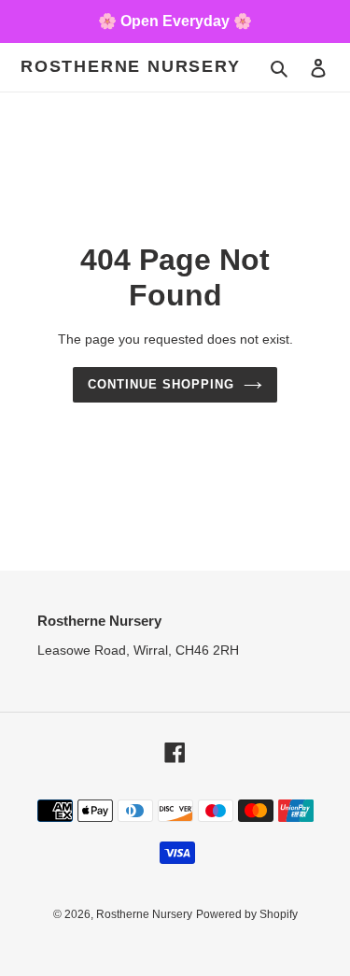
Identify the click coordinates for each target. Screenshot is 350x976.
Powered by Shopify (247, 914)
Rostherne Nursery (131, 66)
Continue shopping (161, 384)
